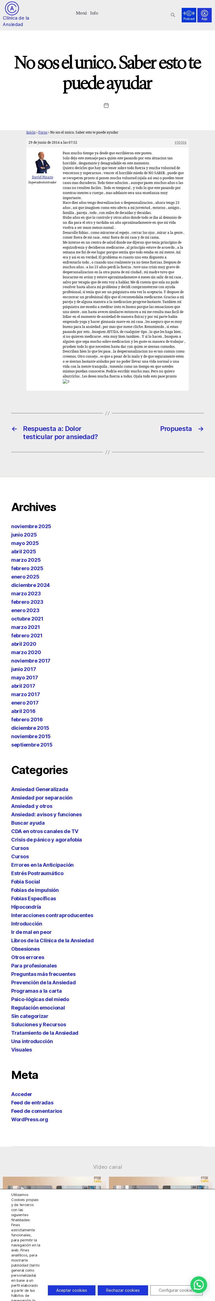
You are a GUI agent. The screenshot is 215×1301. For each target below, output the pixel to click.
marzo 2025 (26, 560)
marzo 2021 (25, 627)
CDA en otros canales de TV (44, 831)
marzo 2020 (26, 652)
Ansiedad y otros (31, 806)
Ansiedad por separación (42, 798)
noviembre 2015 (31, 736)
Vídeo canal (107, 1167)
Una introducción (32, 1041)
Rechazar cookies (123, 1290)
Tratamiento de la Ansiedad (44, 1033)
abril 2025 (23, 551)
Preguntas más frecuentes (43, 974)
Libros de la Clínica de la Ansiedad (52, 940)
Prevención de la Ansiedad (43, 982)
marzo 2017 (25, 694)
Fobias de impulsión (35, 890)
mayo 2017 (24, 677)
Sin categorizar (29, 1016)
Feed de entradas (32, 1103)
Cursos (20, 848)
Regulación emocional (38, 1008)
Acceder (21, 1094)
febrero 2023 (27, 602)
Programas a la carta (36, 991)
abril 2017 (23, 686)
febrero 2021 (27, 635)
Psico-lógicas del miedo (40, 999)
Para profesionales (34, 966)
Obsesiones (25, 949)
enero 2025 (25, 577)
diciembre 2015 (30, 728)
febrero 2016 (27, 719)
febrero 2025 (27, 568)
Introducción (26, 924)
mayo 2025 (25, 543)
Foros (42, 132)
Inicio (31, 132)
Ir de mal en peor (31, 932)
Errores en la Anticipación (42, 865)
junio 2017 (23, 669)
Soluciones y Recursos (38, 1024)
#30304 (180, 143)
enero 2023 (25, 610)
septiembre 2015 (32, 745)
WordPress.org (29, 1119)
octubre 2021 (27, 619)
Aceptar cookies (71, 1290)
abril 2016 (23, 711)
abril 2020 (23, 644)
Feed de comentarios (36, 1111)
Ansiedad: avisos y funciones (46, 814)
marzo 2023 (26, 593)
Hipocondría (26, 907)
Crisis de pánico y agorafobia (46, 840)
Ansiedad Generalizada (39, 789)
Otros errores (27, 957)
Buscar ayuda (28, 823)
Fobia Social (25, 882)
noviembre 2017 (30, 661)
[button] (81, 12)
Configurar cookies (176, 1290)
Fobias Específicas (33, 898)
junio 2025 (24, 535)
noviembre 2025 (31, 526)
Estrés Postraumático (37, 873)
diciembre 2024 (30, 585)
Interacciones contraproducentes (52, 915)
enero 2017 (24, 703)
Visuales (21, 1050)
